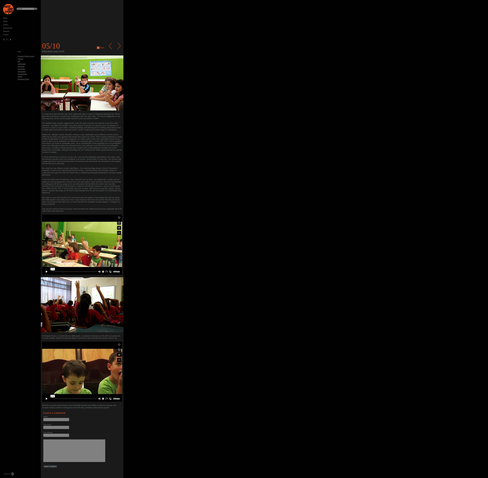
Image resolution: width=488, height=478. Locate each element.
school (20, 77)
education (21, 66)
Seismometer (7, 28)
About (5, 21)
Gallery (5, 25)
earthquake (22, 64)
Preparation (22, 71)
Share (102, 48)
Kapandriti (21, 69)
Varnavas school (23, 79)
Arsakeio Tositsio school (26, 56)
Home (5, 18)
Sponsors (6, 31)
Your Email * (47, 425)
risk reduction (22, 74)
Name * (46, 417)
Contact (6, 35)
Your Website (47, 432)
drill (19, 61)
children (20, 59)
